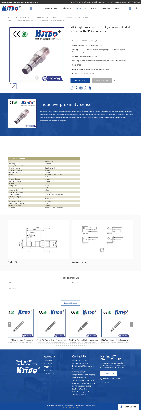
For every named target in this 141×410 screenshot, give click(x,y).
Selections (66, 8)
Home (10, 17)
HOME (37, 8)
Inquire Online (80, 81)
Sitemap (105, 382)
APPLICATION (51, 8)
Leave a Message (70, 303)
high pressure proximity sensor (77, 17)
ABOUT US (119, 8)
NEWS (93, 8)
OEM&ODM (105, 8)
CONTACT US (109, 373)
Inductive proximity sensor (47, 17)
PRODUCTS (81, 8)
